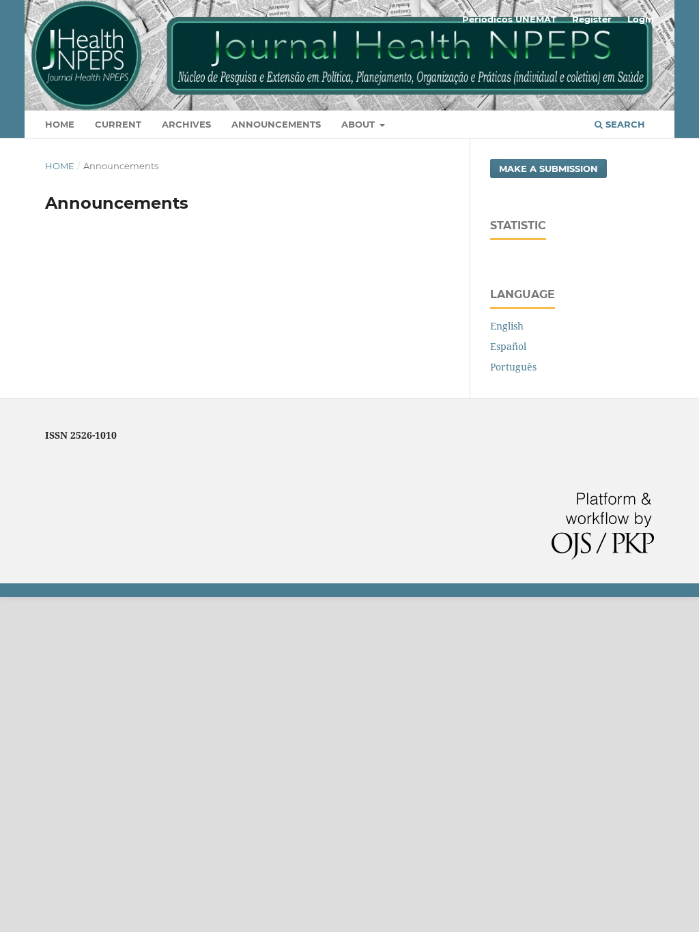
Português (513, 366)
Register (592, 19)
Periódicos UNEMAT (509, 19)
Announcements (276, 124)
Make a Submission (548, 168)
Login (640, 19)
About (359, 124)
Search (624, 124)
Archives (186, 124)
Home (59, 124)
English (507, 325)
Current (118, 124)
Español (508, 346)
